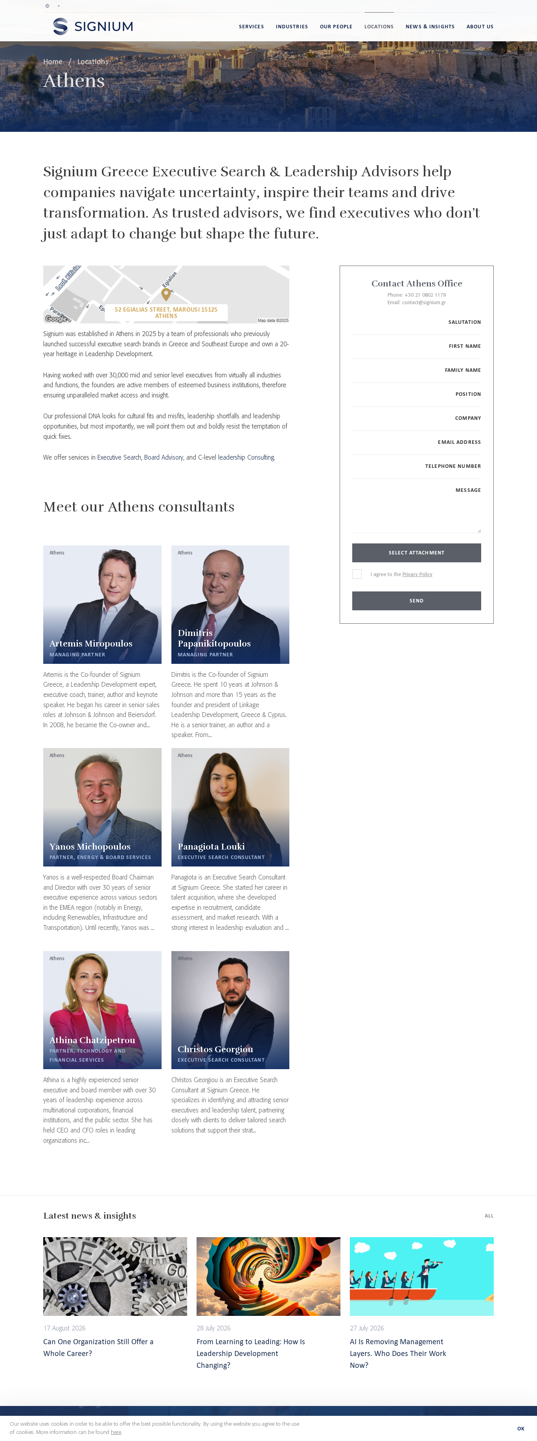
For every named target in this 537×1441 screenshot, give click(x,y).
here (116, 1432)
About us (480, 26)
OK (521, 1428)
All (489, 1215)
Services (251, 26)
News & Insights (430, 26)
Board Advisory (163, 457)
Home (53, 61)
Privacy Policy (417, 574)
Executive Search (119, 457)
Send (417, 600)
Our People (336, 26)
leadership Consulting (246, 457)
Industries (292, 26)
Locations (379, 26)
